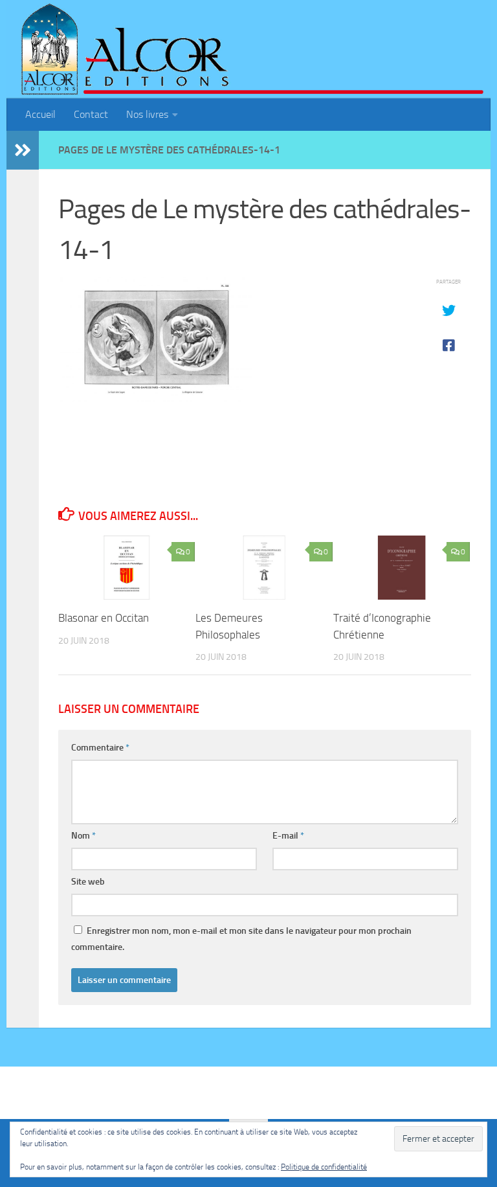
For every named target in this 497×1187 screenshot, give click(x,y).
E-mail (288, 835)
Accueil (40, 114)
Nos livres (147, 114)
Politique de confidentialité (324, 1166)
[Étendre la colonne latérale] (22, 150)
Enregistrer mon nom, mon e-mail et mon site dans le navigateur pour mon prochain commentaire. (241, 939)
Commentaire (100, 747)
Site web (88, 881)
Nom (83, 835)
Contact (91, 114)
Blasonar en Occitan (103, 617)
